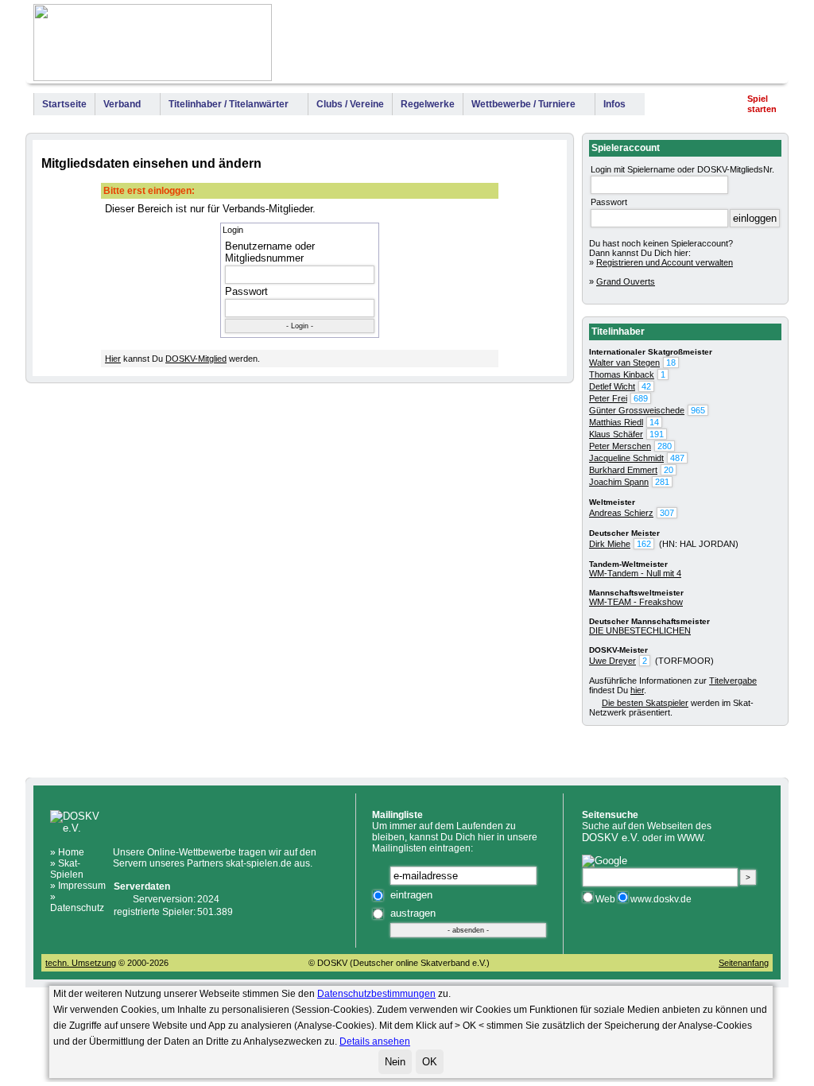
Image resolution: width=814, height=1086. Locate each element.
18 (671, 362)
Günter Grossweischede (636, 410)
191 (656, 434)
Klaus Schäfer (616, 434)
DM (537, 46)
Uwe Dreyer (612, 660)
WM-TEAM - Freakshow (636, 602)
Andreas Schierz (621, 513)
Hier (113, 358)
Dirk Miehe (609, 544)
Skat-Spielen (66, 869)
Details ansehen (374, 1041)
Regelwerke (428, 104)
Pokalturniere (675, 46)
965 (698, 410)
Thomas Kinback (621, 374)
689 (641, 398)
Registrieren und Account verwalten (664, 262)
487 (677, 458)
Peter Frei (608, 398)
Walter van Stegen (624, 362)
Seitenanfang (744, 963)
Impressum (750, 46)
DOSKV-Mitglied (196, 358)
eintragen (411, 895)
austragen (413, 913)
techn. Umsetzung (80, 963)
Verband (122, 104)
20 (668, 470)
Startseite (64, 104)
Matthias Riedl (616, 422)
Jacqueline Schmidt (626, 458)
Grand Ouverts (625, 281)
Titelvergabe (733, 680)
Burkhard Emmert (623, 470)
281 (662, 482)
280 (664, 446)
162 (644, 544)
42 (646, 386)
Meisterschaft (595, 46)
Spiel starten (762, 104)
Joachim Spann (619, 482)
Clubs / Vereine (350, 104)
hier (637, 690)
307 (667, 513)
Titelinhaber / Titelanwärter (229, 104)
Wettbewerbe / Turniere (523, 104)
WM (513, 46)
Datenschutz (77, 907)
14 (654, 422)
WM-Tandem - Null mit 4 (635, 573)
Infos (614, 104)
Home (71, 852)
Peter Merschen (620, 446)
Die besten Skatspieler (645, 703)
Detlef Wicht (612, 386)
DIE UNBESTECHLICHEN (640, 630)
